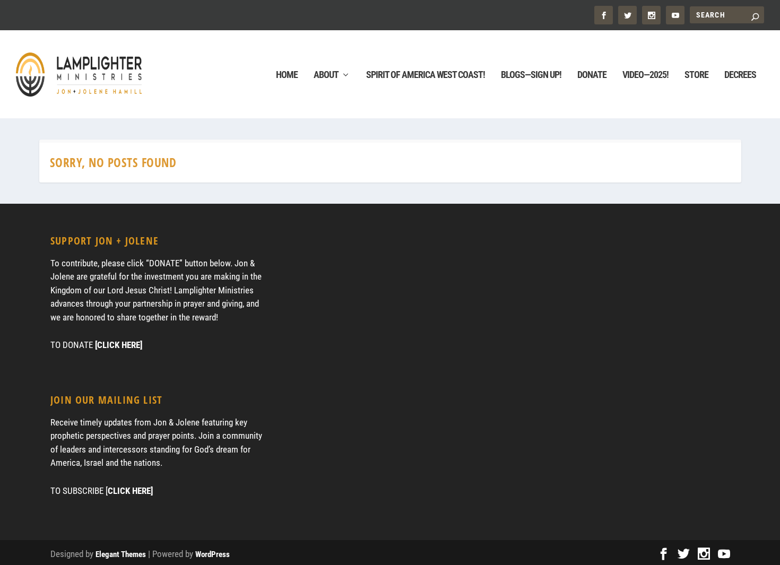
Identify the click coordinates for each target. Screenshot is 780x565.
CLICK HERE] (130, 490)
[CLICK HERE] (118, 345)
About (326, 75)
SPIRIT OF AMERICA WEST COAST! (425, 75)
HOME (287, 75)
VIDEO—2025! (645, 75)
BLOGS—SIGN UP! (531, 75)
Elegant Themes (121, 554)
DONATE (591, 75)
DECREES (740, 75)
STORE (696, 75)
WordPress (212, 554)
